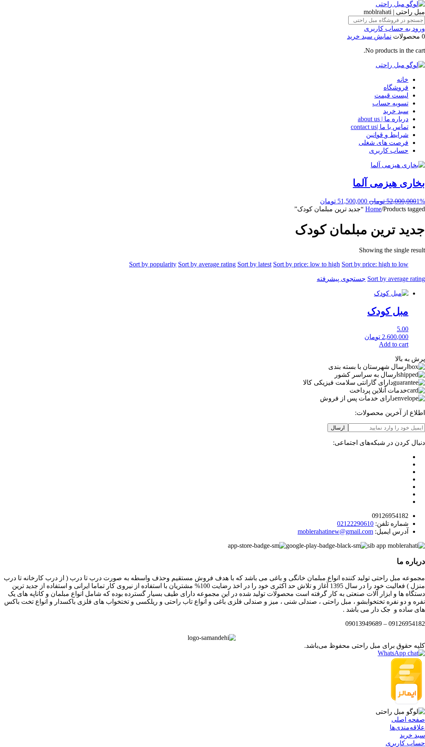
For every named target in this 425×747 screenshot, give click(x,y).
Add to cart (393, 344)
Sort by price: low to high (306, 264)
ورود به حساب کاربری (394, 28)
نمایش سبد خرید (369, 36)
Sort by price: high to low (375, 264)
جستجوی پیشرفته (341, 278)
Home (373, 208)
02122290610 (355, 523)
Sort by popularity (152, 264)
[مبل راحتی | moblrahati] (400, 3)
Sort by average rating (207, 264)
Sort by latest (254, 264)
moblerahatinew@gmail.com (335, 531)
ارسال (338, 428)
